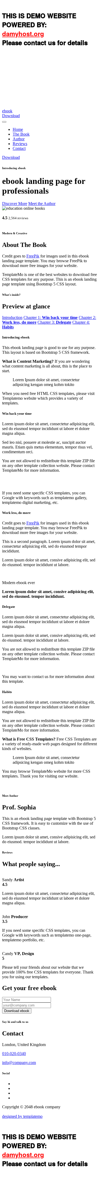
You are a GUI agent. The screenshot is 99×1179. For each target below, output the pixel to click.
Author (19, 139)
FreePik (32, 256)
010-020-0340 (14, 1053)
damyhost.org (23, 33)
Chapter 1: (50, 317)
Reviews (20, 143)
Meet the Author (41, 203)
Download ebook (16, 1011)
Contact (19, 148)
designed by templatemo (22, 1116)
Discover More (14, 203)
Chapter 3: (54, 322)
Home (18, 129)
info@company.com (19, 1062)
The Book (21, 134)
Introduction (12, 317)
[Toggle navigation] (4, 122)
